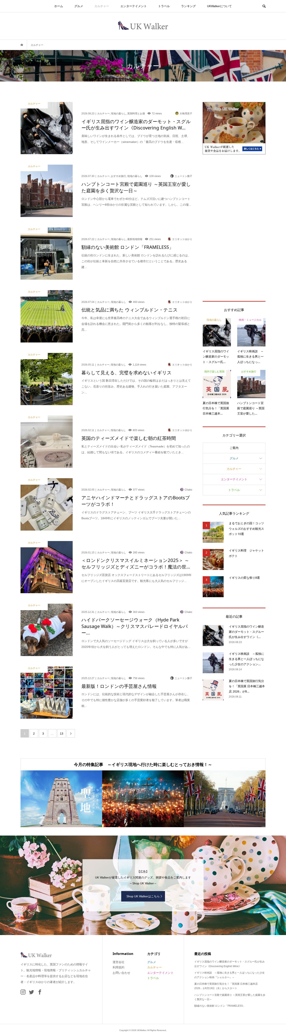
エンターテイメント (133, 6)
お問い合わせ (121, 972)
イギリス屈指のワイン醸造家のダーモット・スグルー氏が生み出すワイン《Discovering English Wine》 (229, 964)
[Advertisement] (234, 228)
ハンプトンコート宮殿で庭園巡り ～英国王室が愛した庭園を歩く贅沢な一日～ (229, 997)
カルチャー (101, 6)
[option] (61, 798)
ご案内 (234, 448)
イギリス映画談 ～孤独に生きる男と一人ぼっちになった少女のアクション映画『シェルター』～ (229, 975)
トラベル (164, 6)
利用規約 (118, 967)
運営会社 (118, 962)
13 (61, 733)
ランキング (188, 6)
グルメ (78, 6)
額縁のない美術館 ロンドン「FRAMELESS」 (219, 1005)
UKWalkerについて (219, 6)
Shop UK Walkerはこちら (143, 896)
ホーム (58, 6)
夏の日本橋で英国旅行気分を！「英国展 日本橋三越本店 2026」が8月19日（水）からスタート (226, 986)
